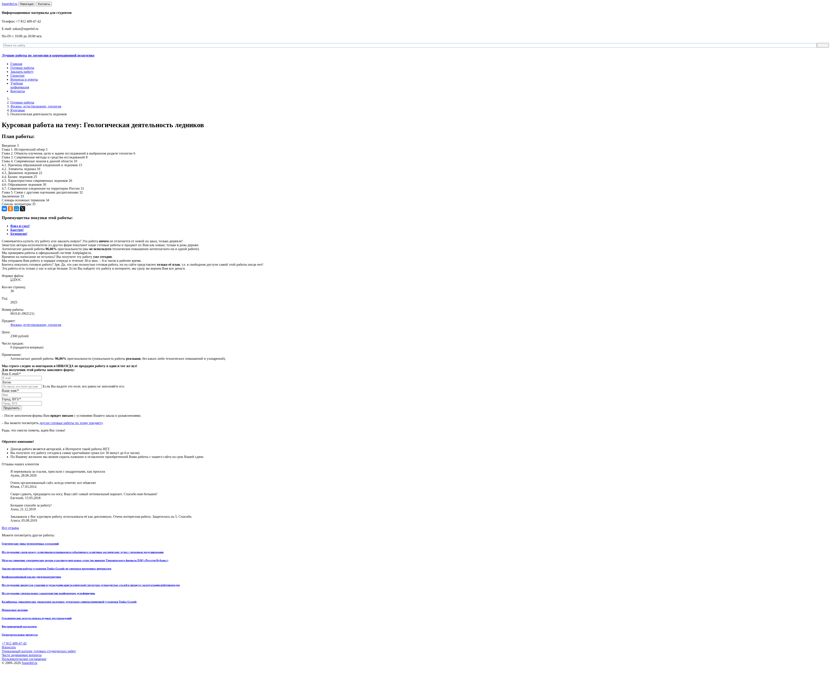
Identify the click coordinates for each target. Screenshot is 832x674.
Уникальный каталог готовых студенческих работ (39, 651)
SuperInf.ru (29, 663)
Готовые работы (22, 68)
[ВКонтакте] (4, 208)
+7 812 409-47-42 (14, 643)
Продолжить (11, 408)
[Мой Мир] (16, 208)
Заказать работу (22, 71)
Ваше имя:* (10, 390)
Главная (16, 64)
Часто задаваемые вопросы (22, 655)
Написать (9, 647)
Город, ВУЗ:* (11, 399)
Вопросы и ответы (24, 79)
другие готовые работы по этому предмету (70, 423)
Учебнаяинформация (19, 85)
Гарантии (17, 75)
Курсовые (17, 110)
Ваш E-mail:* (11, 374)
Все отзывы (10, 528)
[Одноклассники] (10, 208)
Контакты (17, 91)
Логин (6, 382)
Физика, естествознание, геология (35, 106)
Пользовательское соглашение (24, 659)
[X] (22, 208)
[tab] (20, 226)
